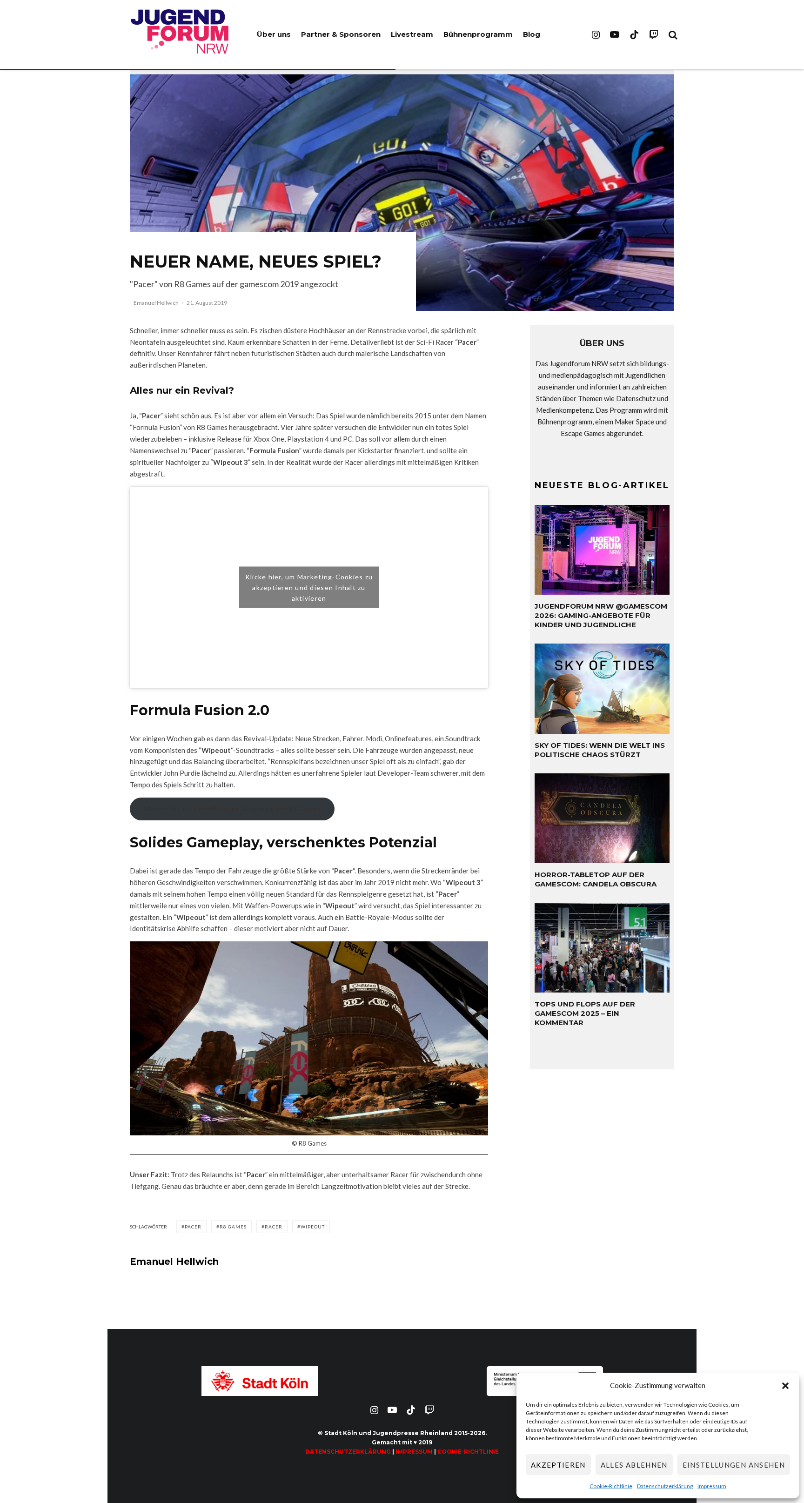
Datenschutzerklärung (665, 1486)
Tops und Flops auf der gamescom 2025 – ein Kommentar (585, 1013)
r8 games (233, 1226)
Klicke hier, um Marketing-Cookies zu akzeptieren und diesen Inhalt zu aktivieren (309, 587)
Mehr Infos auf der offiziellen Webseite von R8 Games (232, 809)
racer (273, 1226)
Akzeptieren (558, 1465)
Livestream (412, 34)
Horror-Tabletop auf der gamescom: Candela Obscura (596, 879)
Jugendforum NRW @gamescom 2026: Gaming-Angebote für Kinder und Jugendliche (601, 615)
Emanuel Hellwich (156, 302)
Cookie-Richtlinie (611, 1486)
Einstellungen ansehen (734, 1465)
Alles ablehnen (634, 1465)
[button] (785, 1385)
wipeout (313, 1226)
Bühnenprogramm (478, 34)
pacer (193, 1226)
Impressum (711, 1486)
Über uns (274, 34)
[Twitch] (653, 34)
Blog (531, 34)
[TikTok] (634, 34)
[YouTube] (614, 34)
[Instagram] (596, 34)
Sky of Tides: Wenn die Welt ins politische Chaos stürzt (600, 750)
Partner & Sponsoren (341, 34)
